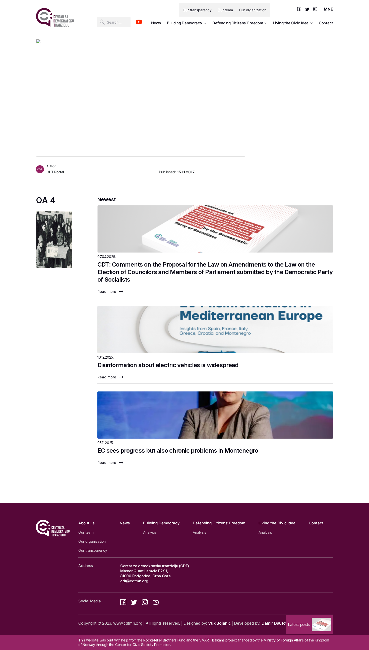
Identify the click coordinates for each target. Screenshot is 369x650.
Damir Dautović (276, 623)
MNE (328, 9)
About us (86, 523)
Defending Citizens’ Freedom (237, 23)
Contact (326, 23)
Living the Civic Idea (291, 23)
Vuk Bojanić (219, 623)
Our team (225, 10)
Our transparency (197, 10)
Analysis (149, 532)
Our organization (252, 10)
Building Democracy (184, 23)
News (156, 23)
